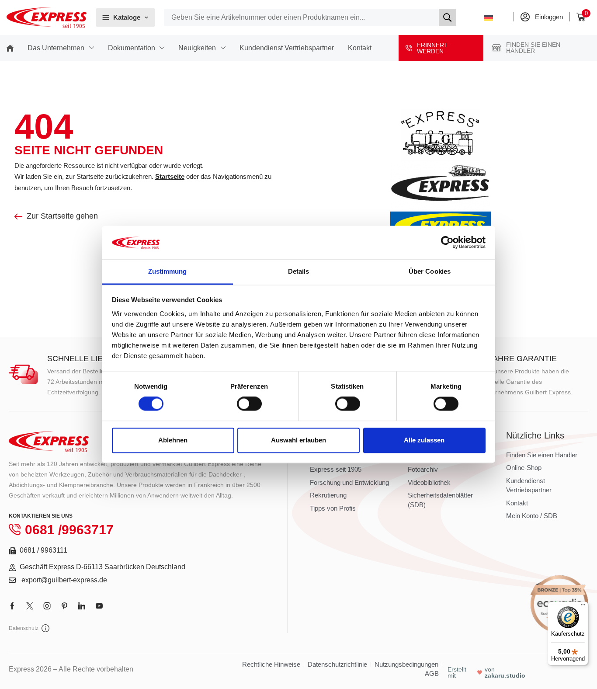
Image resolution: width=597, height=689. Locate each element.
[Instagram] (47, 605)
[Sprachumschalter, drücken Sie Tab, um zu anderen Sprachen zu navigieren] (493, 17)
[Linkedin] (81, 605)
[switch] (249, 404)
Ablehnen (172, 440)
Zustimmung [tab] (167, 271)
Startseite (169, 176)
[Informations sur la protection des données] (45, 628)
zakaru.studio (505, 675)
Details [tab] (298, 271)
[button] (583, 16)
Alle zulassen (424, 440)
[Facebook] (12, 605)
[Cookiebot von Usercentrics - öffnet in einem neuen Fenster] (447, 242)
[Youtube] (99, 605)
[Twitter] (29, 605)
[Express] (47, 17)
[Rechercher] (447, 17)
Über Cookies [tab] (430, 271)
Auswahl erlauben (298, 440)
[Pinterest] (64, 605)
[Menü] (583, 607)
